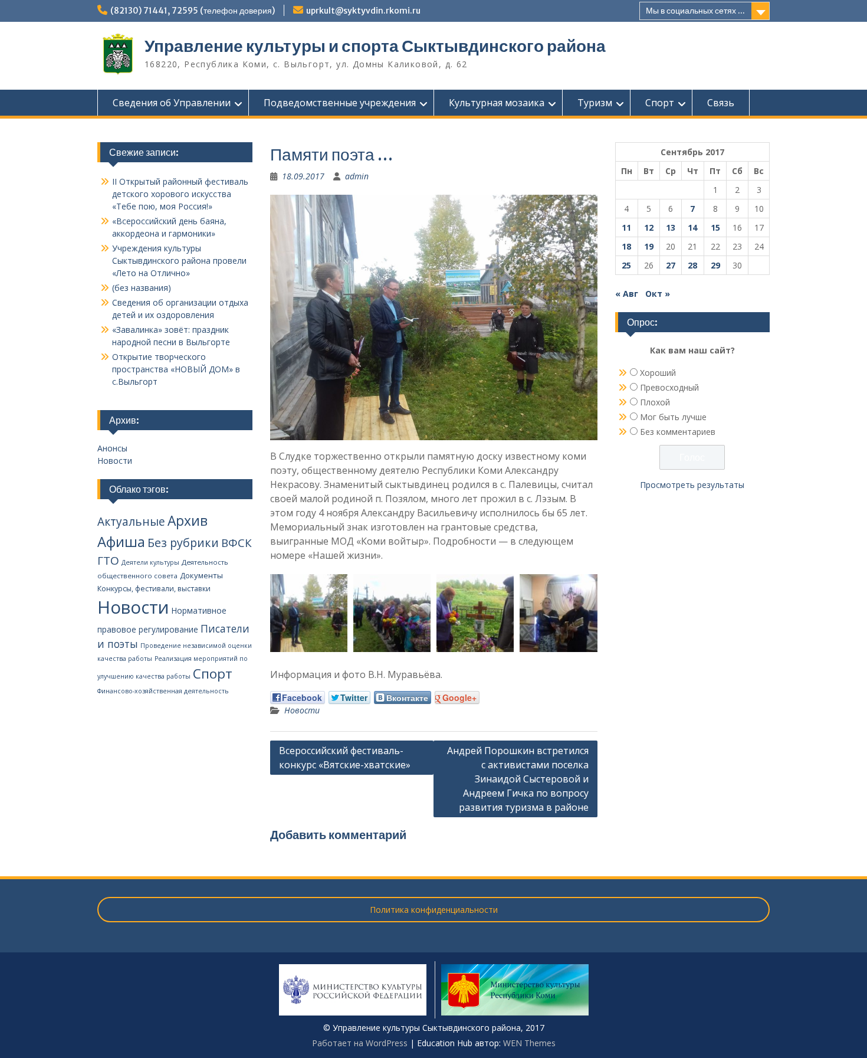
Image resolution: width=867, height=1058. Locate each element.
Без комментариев (677, 431)
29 (715, 265)
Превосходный (669, 387)
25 (626, 265)
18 (626, 246)
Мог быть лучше (673, 416)
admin (357, 176)
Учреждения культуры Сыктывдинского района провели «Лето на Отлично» (179, 261)
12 (648, 227)
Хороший (658, 372)
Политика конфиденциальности (434, 909)
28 (692, 265)
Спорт (659, 102)
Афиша (121, 541)
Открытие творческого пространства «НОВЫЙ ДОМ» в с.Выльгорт (176, 369)
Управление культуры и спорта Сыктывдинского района (375, 46)
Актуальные (131, 521)
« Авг (626, 293)
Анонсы (112, 448)
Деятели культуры (150, 562)
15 (715, 227)
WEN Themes (529, 1043)
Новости (302, 710)
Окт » (657, 293)
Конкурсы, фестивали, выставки (154, 589)
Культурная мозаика (496, 102)
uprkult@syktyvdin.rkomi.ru (363, 10)
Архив (188, 521)
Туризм (594, 102)
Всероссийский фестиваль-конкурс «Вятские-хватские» (344, 757)
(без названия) (141, 287)
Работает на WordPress (360, 1043)
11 (626, 227)
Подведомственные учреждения (340, 102)
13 (670, 227)
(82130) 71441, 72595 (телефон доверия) (192, 10)
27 (670, 265)
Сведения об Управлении (172, 102)
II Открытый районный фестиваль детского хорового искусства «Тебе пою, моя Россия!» (180, 194)
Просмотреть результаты (692, 484)
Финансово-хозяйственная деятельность (163, 691)
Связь (720, 102)
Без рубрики (183, 543)
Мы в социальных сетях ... (695, 10)
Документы (201, 575)
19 (648, 246)
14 (692, 227)
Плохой (655, 402)
